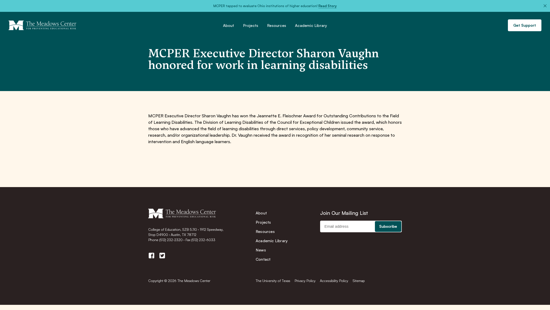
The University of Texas (272, 281)
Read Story (327, 6)
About (228, 25)
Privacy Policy (305, 281)
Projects (250, 25)
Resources (276, 25)
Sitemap (359, 281)
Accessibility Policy (334, 281)
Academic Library (311, 25)
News (261, 250)
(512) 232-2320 (171, 240)
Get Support (524, 25)
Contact (263, 259)
